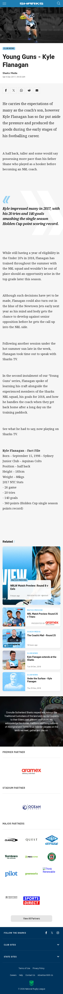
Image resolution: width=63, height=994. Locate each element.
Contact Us (30, 975)
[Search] (58, 3)
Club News (9, 49)
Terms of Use (24, 968)
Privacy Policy (38, 968)
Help (21, 975)
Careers (13, 975)
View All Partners (31, 918)
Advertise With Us (45, 975)
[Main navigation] (4, 3)
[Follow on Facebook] (46, 933)
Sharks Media (10, 73)
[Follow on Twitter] (52, 933)
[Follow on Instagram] (58, 933)
